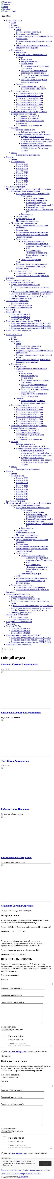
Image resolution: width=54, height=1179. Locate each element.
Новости (9, 157)
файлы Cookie (20, 1161)
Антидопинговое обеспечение (19, 307)
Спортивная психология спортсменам (32, 276)
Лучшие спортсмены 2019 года (29, 100)
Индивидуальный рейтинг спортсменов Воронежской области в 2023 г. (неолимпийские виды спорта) (36, 146)
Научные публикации (25, 219)
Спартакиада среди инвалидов (29, 125)
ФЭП (18, 262)
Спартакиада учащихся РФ (27, 116)
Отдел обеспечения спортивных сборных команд (35, 76)
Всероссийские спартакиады (23, 114)
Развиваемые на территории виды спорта (29, 111)
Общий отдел (27, 64)
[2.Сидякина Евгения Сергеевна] (26, 901)
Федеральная (26, 196)
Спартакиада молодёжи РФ (28, 118)
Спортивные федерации (21, 305)
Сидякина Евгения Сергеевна (17, 905)
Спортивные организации (17, 301)
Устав (18, 29)
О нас (13, 23)
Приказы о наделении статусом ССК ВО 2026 (31, 328)
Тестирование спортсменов (33, 241)
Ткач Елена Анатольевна (15, 761)
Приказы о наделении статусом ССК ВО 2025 (31, 326)
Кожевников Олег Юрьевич (16, 857)
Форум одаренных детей (21, 298)
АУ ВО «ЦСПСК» (14, 20)
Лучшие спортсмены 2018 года (29, 102)
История (14, 25)
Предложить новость (10, 975)
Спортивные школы (19, 303)
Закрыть (4, 979)
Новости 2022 (22, 166)
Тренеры (19, 84)
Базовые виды (22, 230)
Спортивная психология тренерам (30, 273)
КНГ (28, 248)
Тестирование (22, 239)
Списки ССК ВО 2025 (20, 317)
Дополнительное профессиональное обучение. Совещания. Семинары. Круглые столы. (31, 266)
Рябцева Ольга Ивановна (15, 809)
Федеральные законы (35, 198)
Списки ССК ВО (13, 312)
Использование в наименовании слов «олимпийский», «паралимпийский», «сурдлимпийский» (32, 234)
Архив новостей (18, 162)
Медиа (14, 159)
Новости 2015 (22, 182)
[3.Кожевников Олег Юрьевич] (26, 852)
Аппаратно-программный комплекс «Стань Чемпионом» (39, 245)
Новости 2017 (22, 178)
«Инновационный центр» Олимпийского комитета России (37, 255)
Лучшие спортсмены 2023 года (29, 96)
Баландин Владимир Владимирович (21, 712)
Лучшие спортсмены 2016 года (29, 107)
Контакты (10, 278)
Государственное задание (27, 48)
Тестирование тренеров (31, 260)
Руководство (21, 52)
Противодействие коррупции (28, 32)
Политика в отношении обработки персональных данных (26, 1170)
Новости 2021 (22, 168)
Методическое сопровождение (24, 223)
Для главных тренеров (15, 187)
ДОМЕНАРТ (24, 1177)
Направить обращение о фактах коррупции (10, 1076)
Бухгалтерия (26, 59)
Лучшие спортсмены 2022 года (29, 98)
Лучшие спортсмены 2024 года (29, 93)
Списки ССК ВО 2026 (20, 319)
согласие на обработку (17, 1051)
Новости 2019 (22, 173)
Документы (16, 27)
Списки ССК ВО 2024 (20, 314)
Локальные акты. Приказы (27, 34)
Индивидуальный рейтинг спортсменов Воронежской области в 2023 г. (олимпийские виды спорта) (37, 139)
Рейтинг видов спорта (25, 130)
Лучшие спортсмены (20, 91)
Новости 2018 (22, 175)
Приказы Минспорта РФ (36, 200)
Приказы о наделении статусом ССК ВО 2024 (31, 323)
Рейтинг (14, 127)
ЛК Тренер (10, 310)
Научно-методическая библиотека (25, 191)
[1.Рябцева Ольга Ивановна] (26, 804)
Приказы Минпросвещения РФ (39, 205)
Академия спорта (33, 250)
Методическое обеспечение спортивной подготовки (28, 189)
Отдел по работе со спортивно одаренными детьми (34, 81)
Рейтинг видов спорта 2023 (33, 132)
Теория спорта (22, 216)
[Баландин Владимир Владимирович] (26, 708)
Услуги (14, 152)
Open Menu (6, 16)
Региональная (27, 214)
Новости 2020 (22, 171)
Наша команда (17, 50)
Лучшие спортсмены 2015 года (29, 109)
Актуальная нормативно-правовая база (32, 193)
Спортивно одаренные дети (18, 280)
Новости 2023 (22, 164)
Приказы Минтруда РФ (36, 203)
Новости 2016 (22, 180)
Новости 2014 (22, 184)
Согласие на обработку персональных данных (21, 1173)
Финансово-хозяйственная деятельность (33, 45)
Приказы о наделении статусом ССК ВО (23, 321)
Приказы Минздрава (35, 207)
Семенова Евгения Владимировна (19, 664)
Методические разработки (27, 221)
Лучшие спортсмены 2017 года (29, 105)
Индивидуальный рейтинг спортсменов (33, 134)
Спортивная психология (21, 271)
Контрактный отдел (29, 61)
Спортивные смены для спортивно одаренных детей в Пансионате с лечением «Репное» (31, 295)
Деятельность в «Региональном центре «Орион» (32, 291)
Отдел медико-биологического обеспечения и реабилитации (34, 71)
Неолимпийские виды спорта (33, 89)
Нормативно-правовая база (22, 282)
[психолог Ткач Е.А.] (26, 756)
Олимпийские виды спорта (33, 86)
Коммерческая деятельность (28, 155)
